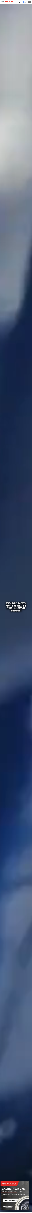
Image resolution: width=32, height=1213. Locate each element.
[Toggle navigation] (29, 2)
